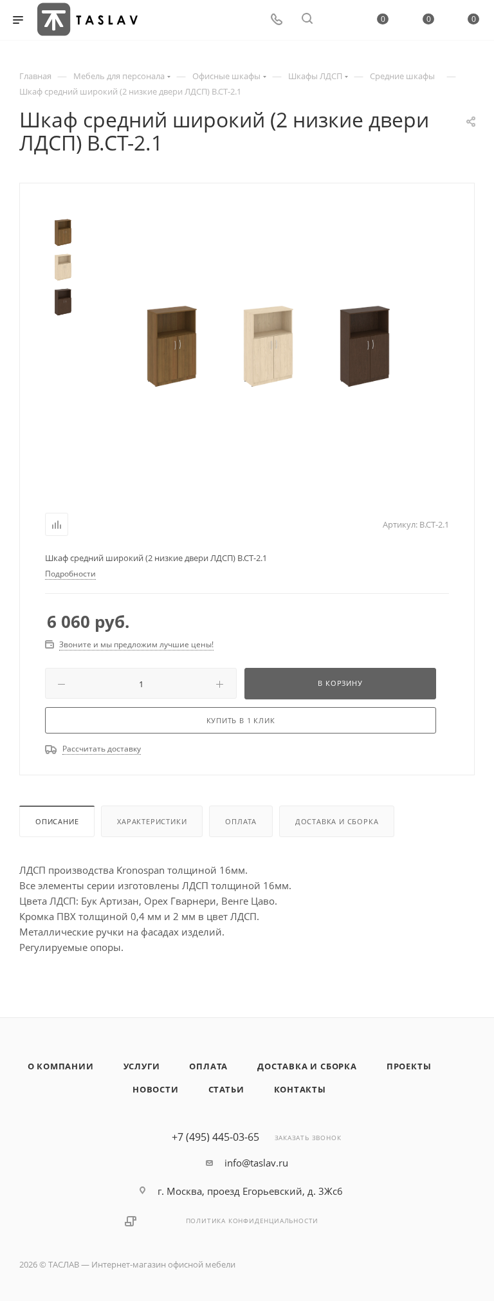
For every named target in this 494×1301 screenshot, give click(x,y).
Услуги (142, 1066)
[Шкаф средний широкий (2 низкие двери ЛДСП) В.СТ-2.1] (172, 345)
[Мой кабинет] (337, 20)
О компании (61, 1066)
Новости (156, 1089)
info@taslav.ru (256, 1162)
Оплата (241, 821)
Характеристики (152, 821)
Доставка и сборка (337, 821)
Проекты (409, 1066)
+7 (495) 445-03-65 (215, 1137)
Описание (56, 821)
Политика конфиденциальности (252, 1220)
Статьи (226, 1089)
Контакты (300, 1089)
